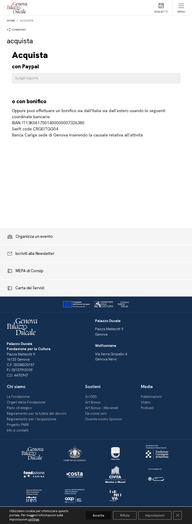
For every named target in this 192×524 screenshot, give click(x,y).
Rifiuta (124, 515)
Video (145, 402)
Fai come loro (96, 413)
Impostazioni (154, 515)
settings (33, 519)
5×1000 (90, 396)
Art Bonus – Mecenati (101, 408)
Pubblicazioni (151, 396)
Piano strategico (19, 408)
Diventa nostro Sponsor (103, 419)
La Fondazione (18, 396)
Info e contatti (17, 430)
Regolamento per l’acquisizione (31, 419)
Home (11, 20)
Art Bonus (92, 402)
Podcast (147, 408)
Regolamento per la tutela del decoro (36, 413)
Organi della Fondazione (26, 402)
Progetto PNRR (18, 424)
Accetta (98, 515)
